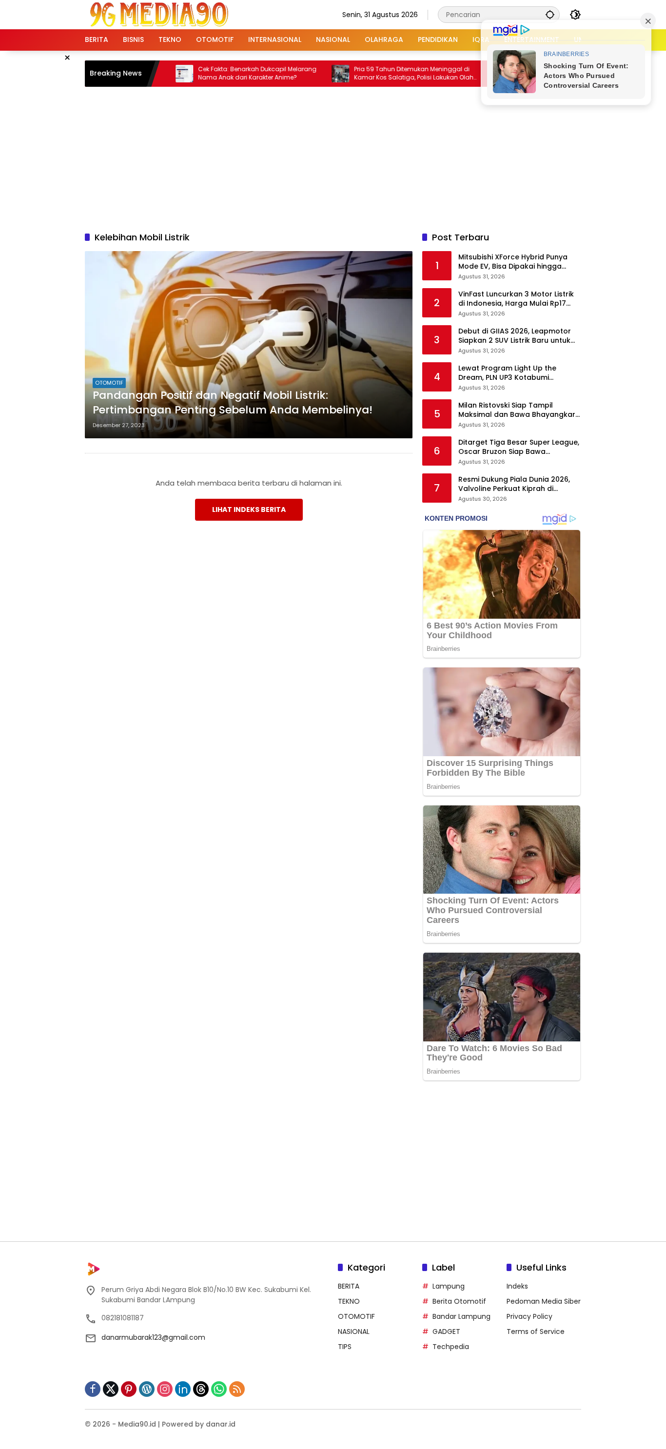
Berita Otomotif (459, 1301)
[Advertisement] (333, 157)
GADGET (446, 1331)
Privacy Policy (529, 1316)
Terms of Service (536, 1331)
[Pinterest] (129, 1389)
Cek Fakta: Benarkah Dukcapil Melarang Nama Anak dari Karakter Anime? (223, 73)
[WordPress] (147, 1389)
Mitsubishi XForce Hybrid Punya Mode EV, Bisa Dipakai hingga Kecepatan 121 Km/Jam (513, 262)
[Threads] (201, 1389)
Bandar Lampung (461, 1316)
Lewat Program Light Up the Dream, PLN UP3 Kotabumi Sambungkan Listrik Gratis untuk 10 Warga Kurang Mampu (515, 373)
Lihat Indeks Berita (249, 509)
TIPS (345, 1346)
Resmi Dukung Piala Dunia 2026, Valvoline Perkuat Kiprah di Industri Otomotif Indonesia (514, 484)
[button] (550, 14)
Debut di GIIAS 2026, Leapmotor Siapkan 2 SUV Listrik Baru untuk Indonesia (514, 336)
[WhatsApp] (219, 1389)
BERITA (348, 1286)
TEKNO (349, 1301)
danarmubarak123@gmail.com (153, 1337)
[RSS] (237, 1389)
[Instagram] (165, 1389)
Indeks (517, 1286)
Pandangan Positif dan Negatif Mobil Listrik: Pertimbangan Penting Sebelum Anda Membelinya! (232, 403)
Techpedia (450, 1346)
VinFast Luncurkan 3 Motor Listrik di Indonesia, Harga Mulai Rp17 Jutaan (516, 299)
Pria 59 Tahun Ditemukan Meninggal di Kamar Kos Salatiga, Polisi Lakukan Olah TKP (379, 73)
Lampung (448, 1286)
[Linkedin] (183, 1389)
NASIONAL (354, 1331)
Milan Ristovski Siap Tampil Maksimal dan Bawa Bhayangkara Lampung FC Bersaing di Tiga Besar (519, 410)
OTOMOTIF (109, 383)
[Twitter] (110, 1389)
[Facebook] (92, 1389)
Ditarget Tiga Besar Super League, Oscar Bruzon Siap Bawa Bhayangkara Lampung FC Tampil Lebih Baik (518, 447)
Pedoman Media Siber (544, 1301)
